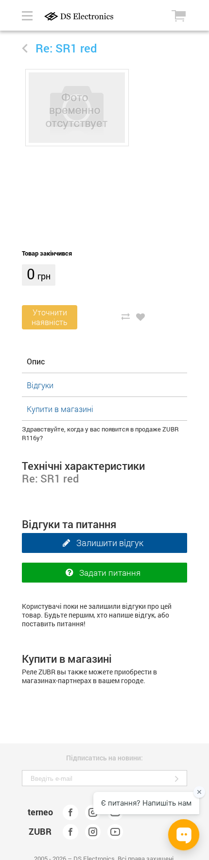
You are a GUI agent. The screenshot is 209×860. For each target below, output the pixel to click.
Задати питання (109, 572)
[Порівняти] (125, 316)
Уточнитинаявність (50, 317)
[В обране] (141, 316)
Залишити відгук (109, 543)
